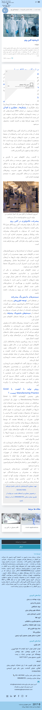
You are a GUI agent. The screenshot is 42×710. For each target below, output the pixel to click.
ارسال (21, 546)
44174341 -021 (19, 675)
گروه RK (37, 617)
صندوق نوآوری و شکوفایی (32, 621)
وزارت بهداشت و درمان (33, 599)
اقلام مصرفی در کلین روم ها (10, 527)
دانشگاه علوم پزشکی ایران (32, 610)
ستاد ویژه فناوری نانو (34, 628)
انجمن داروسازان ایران (33, 614)
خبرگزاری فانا (36, 632)
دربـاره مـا (37, 554)
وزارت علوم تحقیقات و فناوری (31, 625)
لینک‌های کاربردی (35, 595)
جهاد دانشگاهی (35, 607)
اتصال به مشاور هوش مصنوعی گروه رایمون (27, 635)
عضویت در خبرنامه (21, 542)
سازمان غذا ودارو (35, 603)
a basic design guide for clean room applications (30, 527)
